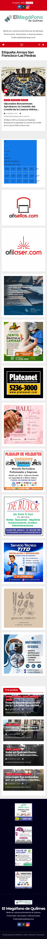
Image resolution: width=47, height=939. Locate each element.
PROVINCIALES (15, 100)
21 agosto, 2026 (14, 734)
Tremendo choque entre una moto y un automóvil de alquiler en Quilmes (21, 730)
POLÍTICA (7, 100)
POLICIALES (16, 749)
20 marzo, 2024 (12, 113)
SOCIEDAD (24, 100)
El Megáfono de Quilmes (23, 27)
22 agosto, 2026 (14, 709)
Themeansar (40, 935)
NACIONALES (17, 696)
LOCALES (8, 724)
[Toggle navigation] (22, 45)
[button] (39, 45)
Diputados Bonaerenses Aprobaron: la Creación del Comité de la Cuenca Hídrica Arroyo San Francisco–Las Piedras (23, 108)
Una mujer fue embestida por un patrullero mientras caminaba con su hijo (22, 779)
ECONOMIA (9, 696)
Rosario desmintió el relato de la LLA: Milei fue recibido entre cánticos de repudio (23, 705)
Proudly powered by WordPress (13, 935)
